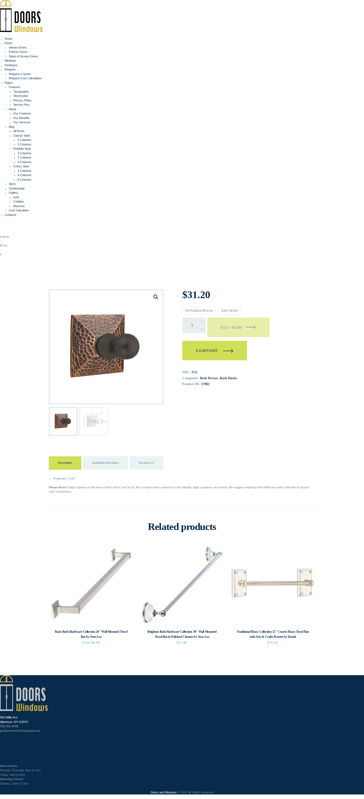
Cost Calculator (19, 210)
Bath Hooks (228, 378)
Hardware (11, 65)
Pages (9, 82)
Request (10, 69)
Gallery (13, 192)
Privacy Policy (22, 100)
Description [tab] (65, 462)
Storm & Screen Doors (23, 56)
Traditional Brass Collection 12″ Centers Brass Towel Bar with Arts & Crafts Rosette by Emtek (273, 634)
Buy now (231, 327)
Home (8, 38)
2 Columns (24, 139)
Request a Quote (20, 74)
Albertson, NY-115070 (14, 721)
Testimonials (17, 188)
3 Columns (24, 144)
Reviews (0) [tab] (146, 462)
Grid (16, 197)
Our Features (22, 113)
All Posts (19, 131)
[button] (156, 297)
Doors (9, 43)
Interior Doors (18, 47)
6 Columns (24, 179)
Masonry (19, 206)
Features (15, 87)
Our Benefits (21, 118)
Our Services (22, 122)
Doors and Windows (164, 792)
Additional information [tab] (105, 462)
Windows (10, 60)
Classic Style (21, 135)
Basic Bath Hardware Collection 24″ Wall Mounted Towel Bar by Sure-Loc (91, 634)
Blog (11, 126)
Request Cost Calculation (25, 78)
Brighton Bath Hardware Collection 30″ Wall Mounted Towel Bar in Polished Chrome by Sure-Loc (181, 634)
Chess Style (21, 166)
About (12, 109)
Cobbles (18, 201)
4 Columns (24, 162)
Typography (21, 91)
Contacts (10, 214)
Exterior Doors (18, 51)
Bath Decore (209, 378)
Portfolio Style (22, 148)
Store (12, 183)
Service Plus (21, 104)
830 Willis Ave (9, 717)
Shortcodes (20, 95)
